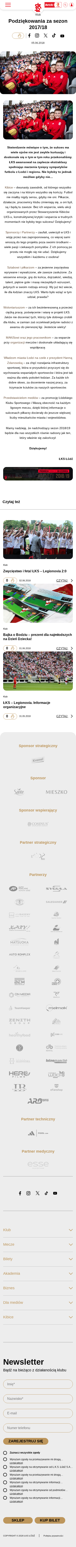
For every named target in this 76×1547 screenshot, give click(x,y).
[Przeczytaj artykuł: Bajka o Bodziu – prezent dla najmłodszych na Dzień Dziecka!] (38, 603)
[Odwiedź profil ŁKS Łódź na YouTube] (55, 1193)
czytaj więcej (16, 1463)
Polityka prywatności (53, 1536)
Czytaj (62, 580)
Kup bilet (50, 1520)
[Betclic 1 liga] (53, 4)
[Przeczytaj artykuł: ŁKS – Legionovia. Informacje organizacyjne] (38, 671)
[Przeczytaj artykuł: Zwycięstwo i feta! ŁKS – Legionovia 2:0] (38, 539)
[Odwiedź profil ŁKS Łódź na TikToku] (46, 1193)
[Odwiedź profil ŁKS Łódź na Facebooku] (20, 1193)
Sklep (18, 1520)
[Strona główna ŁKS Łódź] (38, 7)
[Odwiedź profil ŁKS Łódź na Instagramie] (28, 1193)
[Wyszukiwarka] (65, 4)
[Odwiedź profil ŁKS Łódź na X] (37, 1193)
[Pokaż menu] (8, 5)
